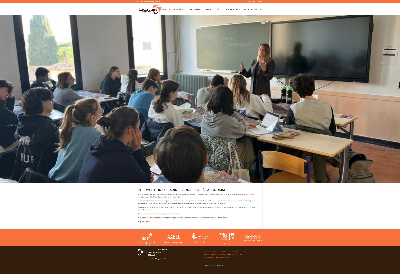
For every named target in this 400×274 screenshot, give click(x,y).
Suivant (398, 99)
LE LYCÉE (243, 252)
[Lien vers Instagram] (138, 1)
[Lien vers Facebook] (141, 1)
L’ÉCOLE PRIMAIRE (225, 252)
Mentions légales (232, 255)
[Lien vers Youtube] (144, 1)
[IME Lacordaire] (200, 236)
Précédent (2, 99)
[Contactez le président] (173, 237)
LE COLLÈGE (235, 252)
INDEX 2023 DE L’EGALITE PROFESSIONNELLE (216, 258)
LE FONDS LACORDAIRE (210, 255)
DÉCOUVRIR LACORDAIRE (211, 252)
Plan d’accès (251, 1)
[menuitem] (251, 1)
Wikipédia (222, 255)
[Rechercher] (260, 9)
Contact (260, 1)
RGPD (241, 255)
